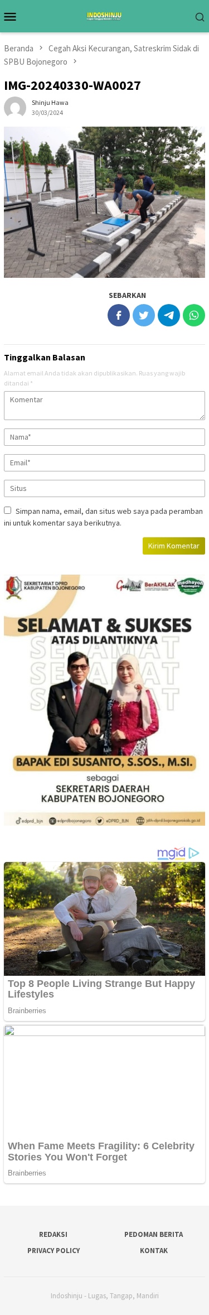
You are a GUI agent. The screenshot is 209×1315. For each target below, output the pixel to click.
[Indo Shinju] (104, 15)
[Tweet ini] (144, 315)
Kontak (154, 1250)
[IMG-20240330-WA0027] (104, 202)
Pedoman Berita (153, 1234)
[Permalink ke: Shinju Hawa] (15, 107)
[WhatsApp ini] (194, 315)
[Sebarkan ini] (119, 315)
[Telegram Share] (169, 315)
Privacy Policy (53, 1250)
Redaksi (53, 1234)
